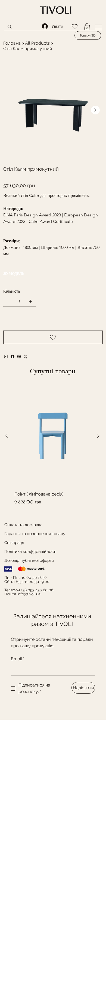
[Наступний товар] (98, 436)
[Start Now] (56, 10)
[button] (87, 26)
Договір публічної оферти (29, 560)
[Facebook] (12, 356)
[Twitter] (25, 356)
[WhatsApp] (6, 356)
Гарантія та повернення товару (34, 533)
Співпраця (14, 542)
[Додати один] (30, 301)
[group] (52, 445)
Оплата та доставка (23, 524)
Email (17, 658)
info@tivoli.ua (28, 594)
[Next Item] (95, 110)
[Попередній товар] (6, 436)
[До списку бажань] (53, 337)
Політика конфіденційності (30, 551)
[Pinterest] (19, 356)
